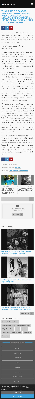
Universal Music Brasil (23, 325)
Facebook (18, 372)
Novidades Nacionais (8, 325)
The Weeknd (27, 332)
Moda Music (5, 336)
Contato (17, 367)
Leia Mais (17, 392)
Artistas (17, 358)
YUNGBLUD (18, 168)
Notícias (17, 353)
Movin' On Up (24, 171)
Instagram (18, 377)
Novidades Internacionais (10, 322)
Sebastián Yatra (16, 332)
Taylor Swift (6, 332)
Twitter (18, 381)
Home (17, 348)
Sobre (17, 363)
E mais (17, 329)
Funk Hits (24, 329)
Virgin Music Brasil (7, 329)
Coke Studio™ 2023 (14, 171)
